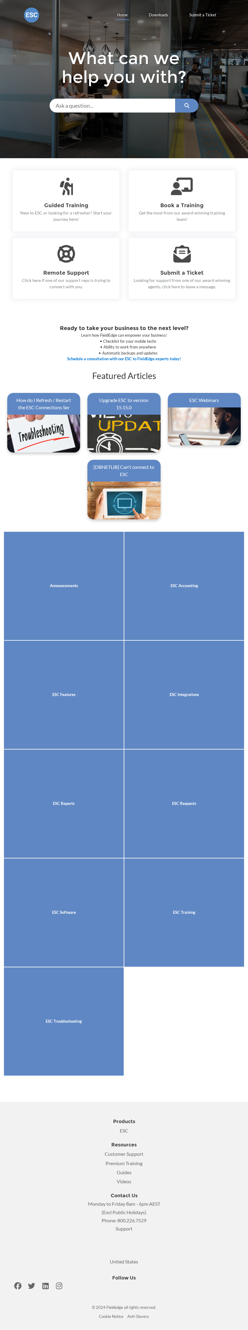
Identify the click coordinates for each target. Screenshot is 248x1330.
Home (122, 14)
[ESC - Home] (31, 15)
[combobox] (112, 106)
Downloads (158, 14)
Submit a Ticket (202, 14)
